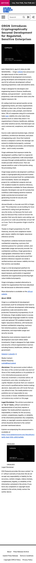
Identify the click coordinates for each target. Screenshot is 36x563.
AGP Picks (5, 3)
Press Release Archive (21, 552)
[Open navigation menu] (3, 17)
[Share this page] (33, 17)
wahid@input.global (8, 363)
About (9, 552)
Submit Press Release (10, 556)
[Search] (24, 17)
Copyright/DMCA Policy (12, 560)
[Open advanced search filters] (28, 17)
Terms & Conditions (26, 556)
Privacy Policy (27, 560)
